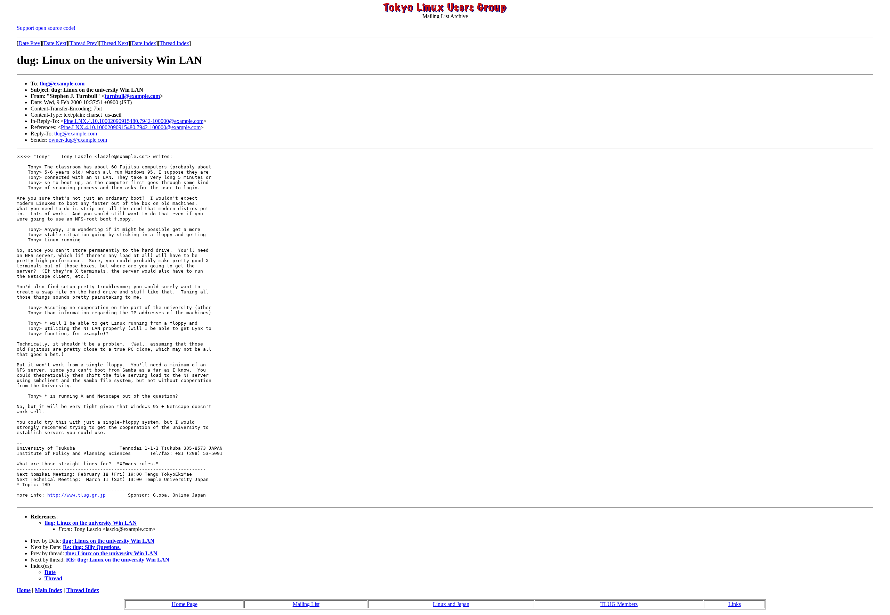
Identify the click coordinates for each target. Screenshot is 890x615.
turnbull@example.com (132, 96)
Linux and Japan (451, 604)
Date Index (144, 43)
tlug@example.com (62, 83)
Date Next (55, 43)
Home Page (184, 604)
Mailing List (306, 604)
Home (24, 590)
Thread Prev (83, 43)
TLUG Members (619, 604)
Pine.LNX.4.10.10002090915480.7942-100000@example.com (133, 121)
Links (734, 604)
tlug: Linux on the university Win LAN (90, 523)
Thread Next (114, 43)
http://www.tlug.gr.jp (76, 495)
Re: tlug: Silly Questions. (92, 547)
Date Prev (29, 43)
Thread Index (174, 43)
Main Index (48, 590)
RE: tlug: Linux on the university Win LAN (117, 560)
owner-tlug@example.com (78, 140)
